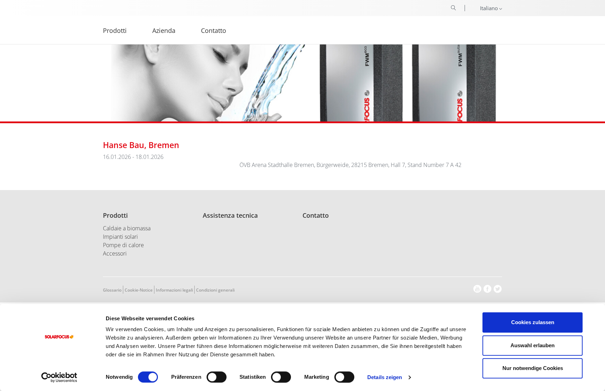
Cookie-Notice (139, 290)
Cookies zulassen (532, 322)
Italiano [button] (489, 8)
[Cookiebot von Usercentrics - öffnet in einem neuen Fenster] (59, 377)
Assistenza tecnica (230, 215)
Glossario (112, 290)
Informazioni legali (174, 290)
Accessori (115, 253)
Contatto (315, 215)
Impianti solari (120, 236)
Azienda (163, 30)
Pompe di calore (123, 245)
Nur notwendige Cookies (532, 368)
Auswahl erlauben (532, 345)
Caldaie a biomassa (127, 228)
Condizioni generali (215, 290)
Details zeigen (384, 377)
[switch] (217, 377)
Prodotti (115, 215)
